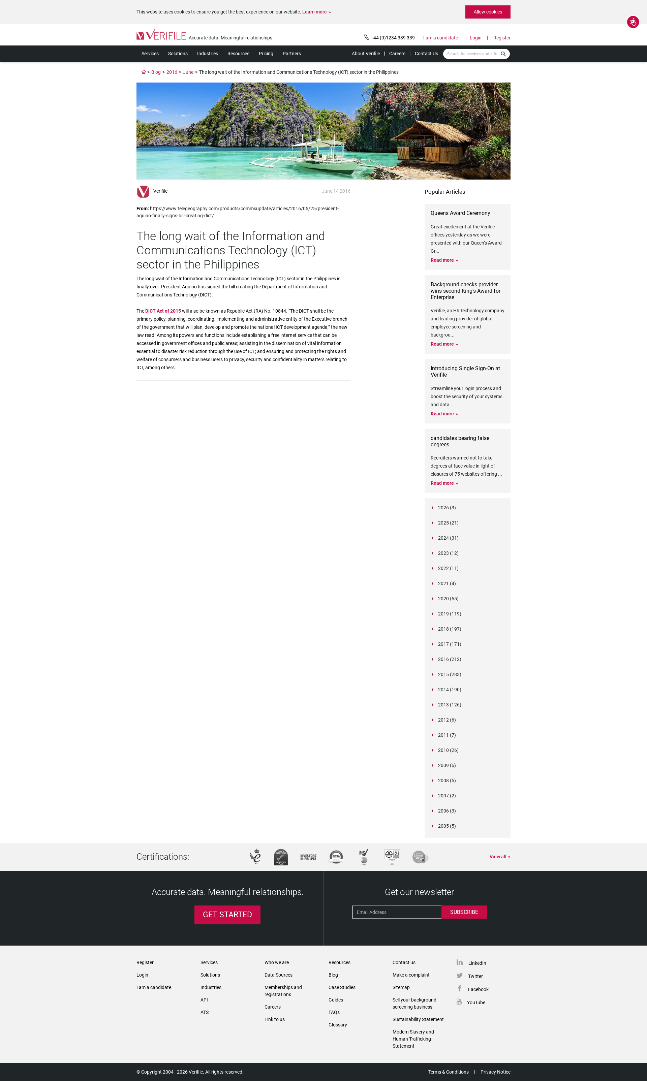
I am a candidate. (154, 987)
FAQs (334, 1012)
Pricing (266, 53)
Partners (292, 53)
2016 (171, 72)
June (188, 72)
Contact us (404, 962)
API (204, 1000)
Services (150, 53)
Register (502, 37)
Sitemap (401, 987)
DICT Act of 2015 (163, 311)
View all (498, 856)
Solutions (178, 53)
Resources (238, 53)
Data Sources (278, 975)
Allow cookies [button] (488, 11)
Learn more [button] (314, 11)
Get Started (227, 914)
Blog (156, 72)
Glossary (338, 1024)
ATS (205, 1012)
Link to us (275, 1019)
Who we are (277, 962)
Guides (336, 1000)
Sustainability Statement (418, 1019)
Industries (207, 53)
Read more (442, 260)
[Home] (144, 72)
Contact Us (426, 53)
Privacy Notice (496, 1072)
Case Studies (342, 987)
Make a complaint (411, 975)
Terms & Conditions (448, 1072)
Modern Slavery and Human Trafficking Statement (413, 1039)
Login (476, 37)
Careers (397, 53)
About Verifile (366, 53)
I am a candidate (440, 37)
